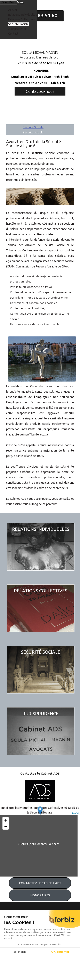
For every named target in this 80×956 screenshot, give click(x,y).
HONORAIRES (40, 895)
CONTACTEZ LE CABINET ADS (40, 883)
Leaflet (75, 813)
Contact (13, 33)
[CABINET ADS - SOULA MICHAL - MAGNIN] (40, 38)
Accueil (13, 10)
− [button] (5, 826)
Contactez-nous (40, 91)
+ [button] (5, 820)
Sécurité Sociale (18, 24)
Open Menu (8, 2)
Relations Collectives (21, 19)
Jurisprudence (17, 28)
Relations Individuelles (22, 14)
